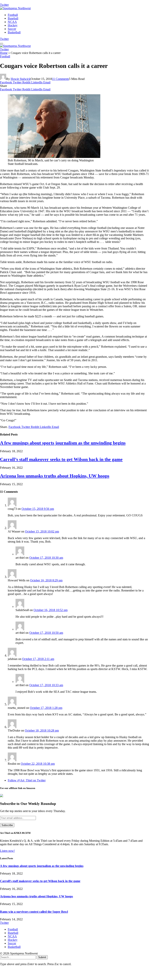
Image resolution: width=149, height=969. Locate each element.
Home (4, 53)
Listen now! (7, 850)
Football (13, 14)
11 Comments (60, 79)
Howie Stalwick (20, 79)
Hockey (12, 25)
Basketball (14, 32)
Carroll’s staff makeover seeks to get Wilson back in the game (61, 459)
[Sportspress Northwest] (15, 8)
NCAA (12, 21)
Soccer (12, 28)
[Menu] (1, 43)
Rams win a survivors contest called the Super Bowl (34, 911)
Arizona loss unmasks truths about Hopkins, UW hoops (54, 475)
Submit (42, 957)
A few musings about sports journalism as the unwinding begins (63, 442)
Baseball (13, 18)
